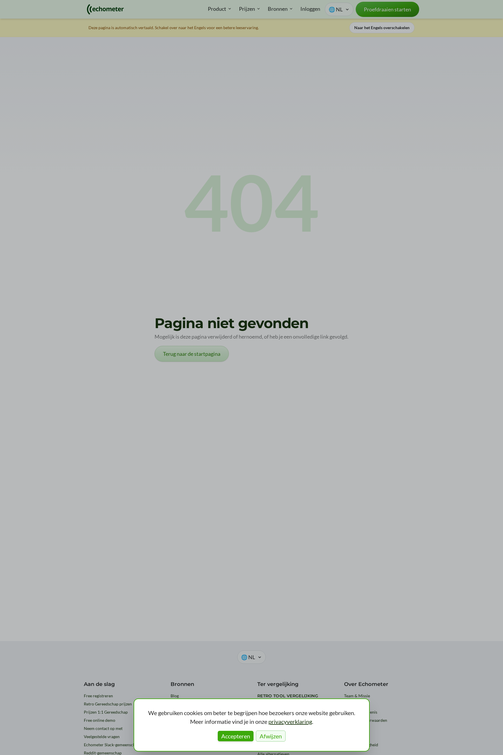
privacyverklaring (290, 721)
